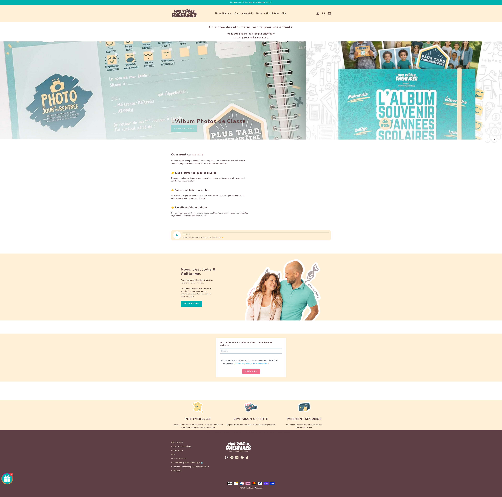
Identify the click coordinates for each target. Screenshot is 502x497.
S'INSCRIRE (251, 371)
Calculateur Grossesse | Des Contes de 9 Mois (190, 467)
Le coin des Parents (179, 459)
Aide (284, 13)
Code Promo (176, 471)
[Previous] (487, 139)
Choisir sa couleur (184, 128)
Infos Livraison (177, 442)
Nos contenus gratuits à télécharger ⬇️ (187, 463)
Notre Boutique (223, 13)
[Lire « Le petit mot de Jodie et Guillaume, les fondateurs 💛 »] (177, 235)
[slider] (255, 232)
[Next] (494, 139)
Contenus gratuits (244, 13)
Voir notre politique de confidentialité (251, 363)
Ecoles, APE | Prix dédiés (181, 446)
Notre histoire (191, 303)
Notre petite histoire (267, 13)
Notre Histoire (177, 450)
